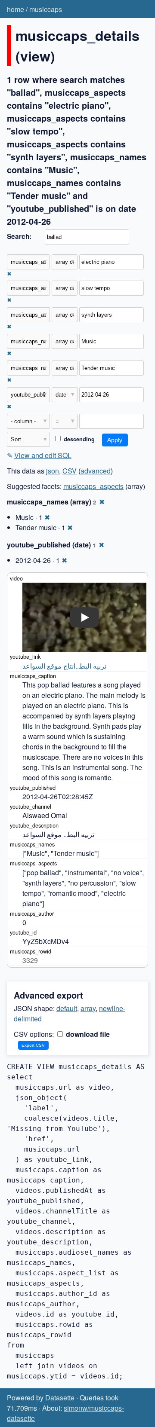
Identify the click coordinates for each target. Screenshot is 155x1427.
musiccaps (45, 9)
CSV (69, 471)
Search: (19, 236)
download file (87, 1034)
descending (78, 439)
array (88, 1008)
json (52, 471)
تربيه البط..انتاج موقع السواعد (64, 666)
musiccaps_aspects (93, 486)
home (15, 9)
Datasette (59, 1398)
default (66, 1008)
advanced (96, 471)
